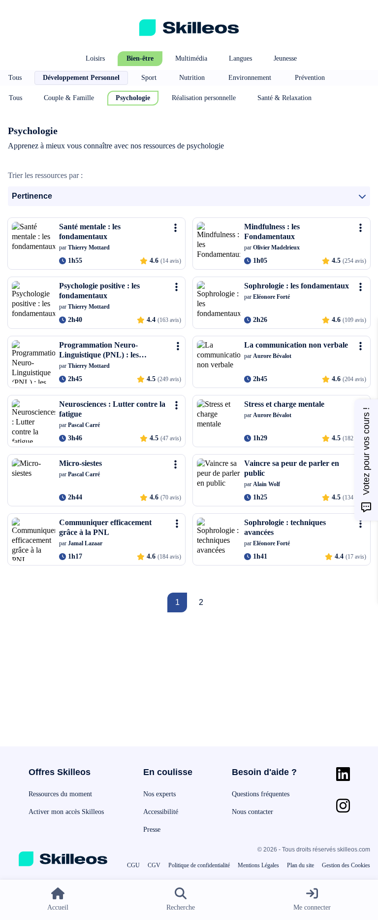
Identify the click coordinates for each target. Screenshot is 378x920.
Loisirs (95, 58)
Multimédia (191, 58)
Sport (149, 77)
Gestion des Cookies (346, 865)
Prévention (310, 77)
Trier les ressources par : (45, 175)
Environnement (249, 77)
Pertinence (32, 196)
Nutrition (192, 77)
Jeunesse (285, 58)
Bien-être (140, 58)
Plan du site (300, 865)
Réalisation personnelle (204, 98)
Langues (240, 58)
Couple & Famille (69, 98)
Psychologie (133, 98)
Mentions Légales (258, 865)
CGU (133, 865)
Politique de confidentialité (199, 865)
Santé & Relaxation (284, 98)
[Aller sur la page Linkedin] (343, 774)
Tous (15, 77)
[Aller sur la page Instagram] (343, 806)
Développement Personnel (81, 77)
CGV (154, 865)
